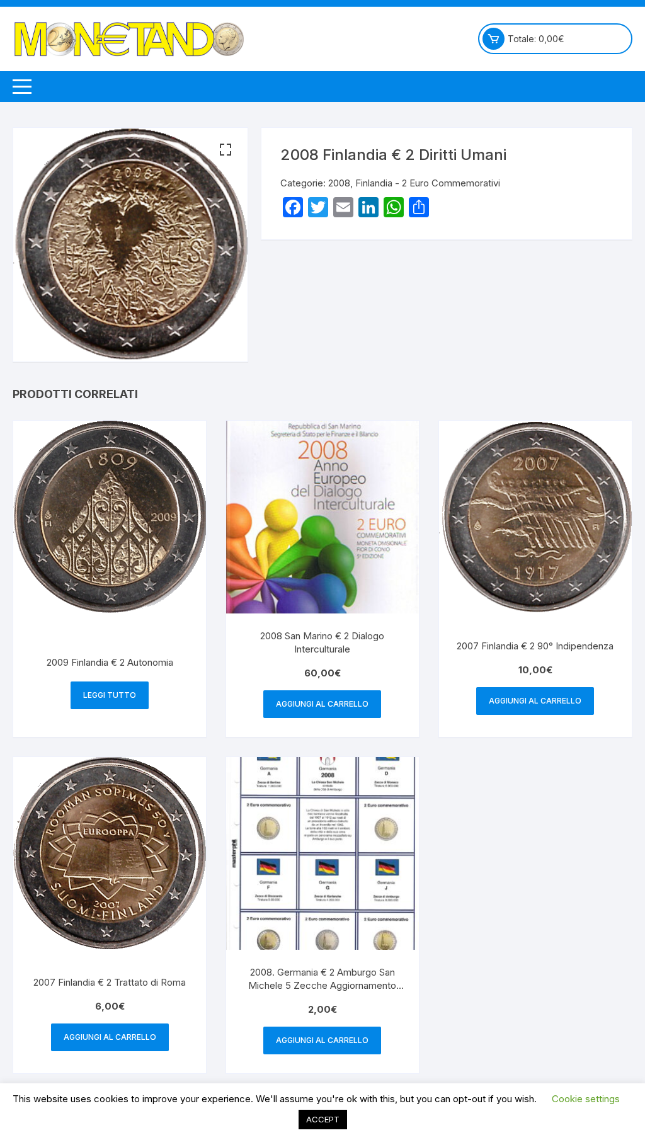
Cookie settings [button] (586, 1099)
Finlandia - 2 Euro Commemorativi (427, 183)
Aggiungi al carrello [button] (322, 704)
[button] (225, 149)
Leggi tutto (109, 695)
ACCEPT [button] (323, 1119)
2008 (339, 183)
